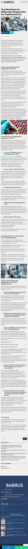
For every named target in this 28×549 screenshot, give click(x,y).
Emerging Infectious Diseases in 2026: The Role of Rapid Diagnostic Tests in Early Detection (13, 457)
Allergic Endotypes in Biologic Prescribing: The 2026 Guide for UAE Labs (14, 454)
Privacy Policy (4, 509)
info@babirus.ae (7, 492)
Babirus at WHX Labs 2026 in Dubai (10, 460)
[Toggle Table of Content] (12, 37)
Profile (2, 511)
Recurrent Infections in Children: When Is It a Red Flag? (13, 451)
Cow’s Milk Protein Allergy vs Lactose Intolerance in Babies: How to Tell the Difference (11, 447)
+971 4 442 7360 (8, 489)
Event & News (4, 468)
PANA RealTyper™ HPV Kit (9, 156)
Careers (3, 508)
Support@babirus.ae (5, 515)
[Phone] (21, 547)
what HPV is (6, 75)
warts (12, 81)
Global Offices (4, 506)
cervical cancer (18, 400)
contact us (11, 425)
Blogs (2, 466)
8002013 (12, 517)
